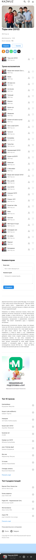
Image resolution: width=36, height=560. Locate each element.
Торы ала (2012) (12, 58)
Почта (7, 531)
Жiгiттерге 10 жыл (13, 223)
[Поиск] (24, 1)
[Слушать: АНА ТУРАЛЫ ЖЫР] (33, 448)
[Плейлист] (31, 557)
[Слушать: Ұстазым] (33, 462)
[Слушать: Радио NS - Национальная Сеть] (33, 502)
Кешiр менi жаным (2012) (15, 174)
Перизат (10, 242)
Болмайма (10, 138)
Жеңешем (10, 113)
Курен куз (10, 107)
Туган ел (10, 132)
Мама (9, 76)
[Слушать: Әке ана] (33, 455)
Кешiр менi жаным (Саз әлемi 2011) (16, 70)
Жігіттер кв (10, 146)
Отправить (8, 287)
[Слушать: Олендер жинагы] (33, 470)
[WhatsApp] (11, 51)
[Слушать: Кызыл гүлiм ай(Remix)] (33, 412)
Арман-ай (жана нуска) (14, 119)
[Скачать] (28, 59)
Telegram (16, 531)
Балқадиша (11, 248)
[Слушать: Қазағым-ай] (33, 434)
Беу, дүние (10, 181)
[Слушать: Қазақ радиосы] (33, 494)
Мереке (9, 101)
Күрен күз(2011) (12, 156)
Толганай (10, 95)
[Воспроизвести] (4, 59)
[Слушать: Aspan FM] (33, 516)
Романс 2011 (11, 199)
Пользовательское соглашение (12, 527)
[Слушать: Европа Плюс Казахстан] (33, 487)
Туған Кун (10, 144)
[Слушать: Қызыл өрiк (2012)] (33, 427)
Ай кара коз (11, 83)
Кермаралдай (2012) (13, 150)
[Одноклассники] (3, 51)
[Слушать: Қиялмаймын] (33, 405)
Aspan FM (5, 515)
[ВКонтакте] (7, 51)
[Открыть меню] (33, 1)
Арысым (10, 217)
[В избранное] (33, 59)
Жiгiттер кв (5, 34)
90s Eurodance (6, 508)
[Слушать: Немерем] (33, 419)
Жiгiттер (10, 72)
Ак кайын (10, 236)
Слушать (6, 46)
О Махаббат (11, 168)
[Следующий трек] (27, 557)
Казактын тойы (12, 205)
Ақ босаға (10, 89)
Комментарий (7, 272)
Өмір (9, 211)
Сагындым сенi (12, 230)
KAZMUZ (7, 1)
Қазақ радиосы (7, 493)
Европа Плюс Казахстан (9, 486)
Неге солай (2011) (13, 125)
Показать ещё (6, 475)
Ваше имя (6, 265)
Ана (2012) (10, 187)
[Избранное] (29, 2)
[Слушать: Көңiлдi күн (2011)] (33, 441)
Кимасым (10, 162)
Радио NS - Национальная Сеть (12, 500)
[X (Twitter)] (18, 51)
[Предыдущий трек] (20, 557)
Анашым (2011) (12, 193)
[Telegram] (15, 51)
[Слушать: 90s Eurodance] (33, 509)
